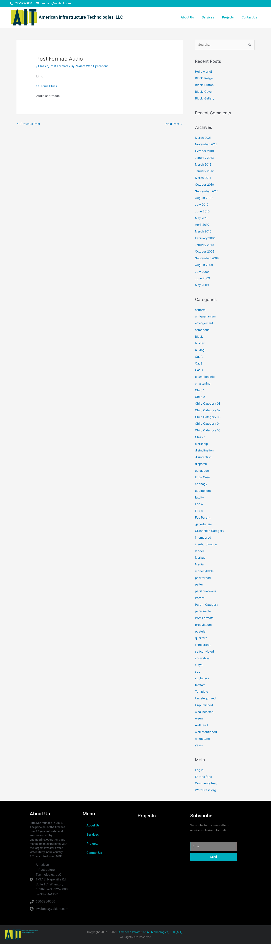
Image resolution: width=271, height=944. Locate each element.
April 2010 (202, 225)
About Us (187, 17)
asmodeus (202, 330)
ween (199, 718)
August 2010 (203, 198)
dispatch (201, 464)
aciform (200, 310)
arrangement (204, 323)
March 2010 (203, 231)
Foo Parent (202, 517)
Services (208, 17)
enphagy (201, 484)
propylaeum (203, 625)
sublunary (202, 678)
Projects (228, 17)
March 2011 (203, 178)
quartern (201, 638)
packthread (203, 578)
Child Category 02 (207, 410)
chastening (202, 383)
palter (199, 584)
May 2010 (201, 218)
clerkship (201, 444)
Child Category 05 (207, 430)
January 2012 (204, 171)
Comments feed (206, 783)
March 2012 (203, 164)
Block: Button (204, 85)
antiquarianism (205, 316)
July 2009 (202, 272)
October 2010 (204, 184)
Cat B (199, 363)
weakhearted (204, 712)
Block (199, 336)
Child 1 (200, 390)
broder (200, 343)
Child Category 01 (207, 403)
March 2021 (203, 138)
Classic (43, 66)
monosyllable (204, 571)
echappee (202, 470)
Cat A (199, 357)
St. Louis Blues (46, 86)
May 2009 (202, 285)
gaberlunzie (203, 524)
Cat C (199, 370)
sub (197, 671)
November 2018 (206, 144)
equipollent (203, 491)
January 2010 (204, 245)
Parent (199, 598)
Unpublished (204, 705)
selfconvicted (204, 651)
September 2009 (207, 258)
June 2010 (202, 211)
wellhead (201, 725)
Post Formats (59, 66)
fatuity (199, 497)
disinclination (204, 450)
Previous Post (28, 124)
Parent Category (206, 605)
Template (201, 691)
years (199, 745)
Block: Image (204, 78)
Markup (200, 557)
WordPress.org (205, 790)
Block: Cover (204, 92)
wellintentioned (206, 732)
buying (200, 350)
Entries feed (203, 777)
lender (199, 551)
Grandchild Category (209, 531)
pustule (200, 631)
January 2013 (204, 158)
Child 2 (200, 397)
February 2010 (205, 238)
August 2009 (204, 265)
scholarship (203, 645)
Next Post (174, 124)
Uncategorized (205, 698)
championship (205, 377)
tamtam (200, 685)
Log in (199, 770)
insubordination (206, 544)
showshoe (202, 658)
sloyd (199, 665)
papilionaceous (205, 591)
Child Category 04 (208, 423)
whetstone (202, 739)
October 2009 (204, 251)
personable (203, 611)
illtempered (203, 537)
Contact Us (249, 17)
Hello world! (203, 71)
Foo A (199, 504)
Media (199, 564)
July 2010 (201, 204)
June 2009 (202, 278)
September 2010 (206, 191)
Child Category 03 (208, 417)
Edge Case (202, 477)
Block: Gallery (204, 98)
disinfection (203, 457)
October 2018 (204, 151)
